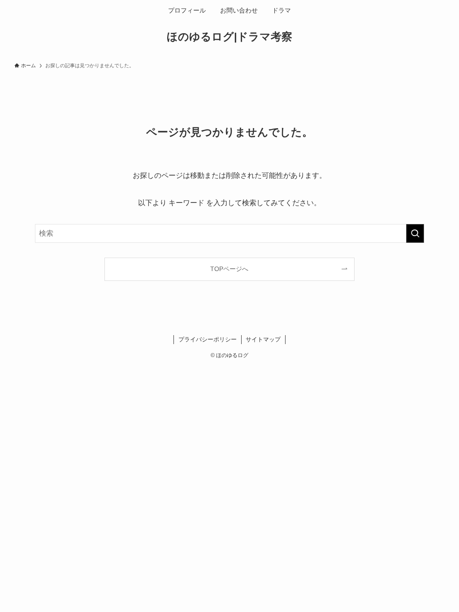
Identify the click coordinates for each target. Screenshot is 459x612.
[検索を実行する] (415, 233)
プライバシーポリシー (207, 339)
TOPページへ (229, 268)
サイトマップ (263, 339)
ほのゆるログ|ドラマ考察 (229, 36)
